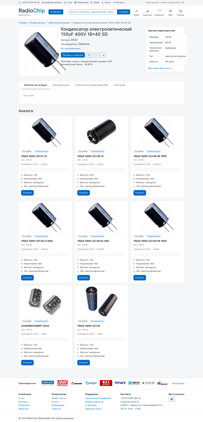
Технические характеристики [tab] (91, 85)
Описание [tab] (119, 85)
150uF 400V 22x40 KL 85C (93, 240)
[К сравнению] (103, 54)
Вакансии (24, 408)
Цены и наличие (74, 55)
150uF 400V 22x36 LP (90, 156)
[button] (136, 11)
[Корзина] (180, 11)
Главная (23, 22)
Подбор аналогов (94, 401)
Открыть (27, 192)
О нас (69, 2)
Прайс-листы (59, 398)
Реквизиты (24, 405)
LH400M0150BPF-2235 (35, 325)
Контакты (120, 2)
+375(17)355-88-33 (30, 2)
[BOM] (170, 11)
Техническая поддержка (98, 398)
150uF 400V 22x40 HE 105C (150, 156)
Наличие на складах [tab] (35, 85)
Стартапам (90, 405)
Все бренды (178, 383)
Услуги (108, 2)
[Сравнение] (147, 11)
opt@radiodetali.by (53, 2)
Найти (124, 12)
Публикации (82, 2)
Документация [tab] (61, 85)
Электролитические (58, 22)
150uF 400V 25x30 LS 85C (37, 240)
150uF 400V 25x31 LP (34, 156)
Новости (56, 408)
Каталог (56, 12)
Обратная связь (93, 408)
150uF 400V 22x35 (88, 325)
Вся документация (70, 48)
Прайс (96, 2)
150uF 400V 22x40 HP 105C (150, 240)
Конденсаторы (37, 22)
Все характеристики (159, 68)
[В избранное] (96, 54)
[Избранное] (159, 11)
